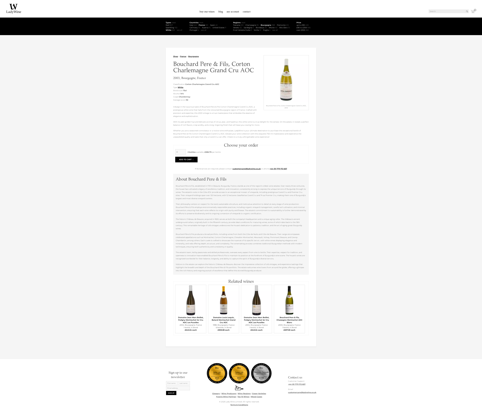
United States (219, 27)
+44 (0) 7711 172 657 (278, 169)
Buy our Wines (207, 11)
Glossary (216, 393)
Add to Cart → (186, 159)
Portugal (194, 30)
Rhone (273, 27)
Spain (214, 25)
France (203, 25)
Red (169, 25)
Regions (239, 22)
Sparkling (171, 27)
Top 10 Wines (243, 397)
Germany (195, 27)
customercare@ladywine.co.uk (246, 169)
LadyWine (13, 9)
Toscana (238, 25)
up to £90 (302, 25)
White (170, 30)
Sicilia (257, 30)
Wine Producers (228, 393)
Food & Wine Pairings (226, 397)
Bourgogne (268, 25)
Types (171, 22)
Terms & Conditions (239, 405)
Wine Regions (244, 393)
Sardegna (249, 27)
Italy (193, 25)
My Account (233, 11)
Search (467, 11)
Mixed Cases (256, 397)
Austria (206, 27)
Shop (175, 56)
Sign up (171, 393)
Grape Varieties (259, 393)
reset (173, 22)
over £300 (302, 30)
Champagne (252, 25)
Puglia (266, 30)
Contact (246, 11)
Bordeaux (261, 27)
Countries (196, 22)
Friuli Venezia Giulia (242, 30)
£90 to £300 (303, 27)
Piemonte (283, 25)
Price (298, 22)
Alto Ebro (284, 27)
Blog (220, 11)
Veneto (237, 27)
